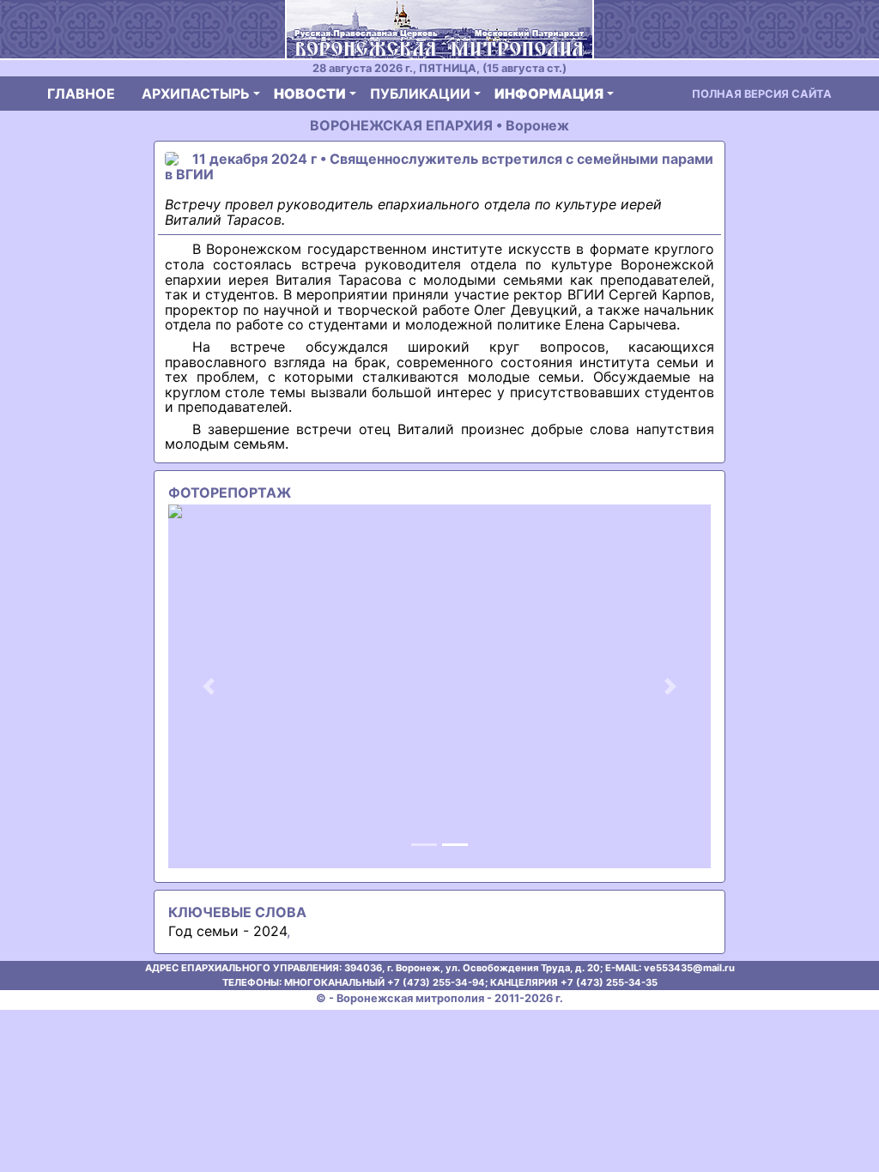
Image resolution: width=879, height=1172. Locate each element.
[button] (209, 686)
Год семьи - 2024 (227, 930)
